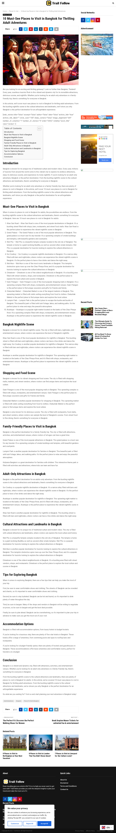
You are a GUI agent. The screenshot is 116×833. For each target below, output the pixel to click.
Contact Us (64, 789)
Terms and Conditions (68, 786)
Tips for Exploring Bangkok (14, 151)
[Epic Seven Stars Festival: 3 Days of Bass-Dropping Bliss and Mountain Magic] (87, 311)
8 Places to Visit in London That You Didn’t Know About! (40, 754)
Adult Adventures (8, 701)
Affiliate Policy (90, 831)
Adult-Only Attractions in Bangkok (17, 146)
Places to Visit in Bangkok (31, 701)
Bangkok (18, 701)
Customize (15, 824)
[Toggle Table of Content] (38, 129)
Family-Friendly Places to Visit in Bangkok (20, 143)
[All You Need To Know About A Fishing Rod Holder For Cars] (87, 337)
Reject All (29, 824)
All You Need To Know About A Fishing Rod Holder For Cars (103, 336)
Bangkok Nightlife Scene (13, 137)
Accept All (44, 824)
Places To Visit (7, 14)
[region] (29, 816)
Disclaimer (64, 783)
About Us (63, 780)
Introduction (9, 132)
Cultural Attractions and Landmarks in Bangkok (22, 148)
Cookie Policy (101, 831)
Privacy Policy (79, 831)
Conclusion (8, 157)
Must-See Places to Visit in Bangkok (18, 135)
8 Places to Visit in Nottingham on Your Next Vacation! (12, 755)
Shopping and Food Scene (14, 140)
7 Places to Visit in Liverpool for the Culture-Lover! (66, 754)
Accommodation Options (13, 154)
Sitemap (109, 831)
